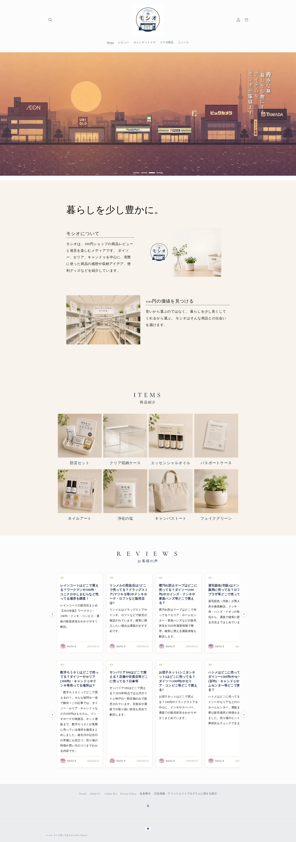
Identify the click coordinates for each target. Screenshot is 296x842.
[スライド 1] (136, 172)
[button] (50, 20)
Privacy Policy (128, 793)
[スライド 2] (144, 172)
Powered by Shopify (78, 835)
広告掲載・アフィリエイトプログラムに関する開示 (185, 793)
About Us (95, 793)
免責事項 (145, 793)
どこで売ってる (61, 835)
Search (82, 793)
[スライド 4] (159, 172)
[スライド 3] (152, 172)
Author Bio (110, 793)
